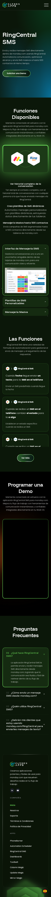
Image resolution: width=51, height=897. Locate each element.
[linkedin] (12, 790)
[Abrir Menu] (46, 5)
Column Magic (17, 867)
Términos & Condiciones (22, 821)
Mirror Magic (16, 878)
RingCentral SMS (18, 851)
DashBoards (16, 856)
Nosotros (14, 810)
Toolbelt (14, 862)
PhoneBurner (16, 840)
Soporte (14, 815)
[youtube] (18, 790)
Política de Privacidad (20, 826)
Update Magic (17, 872)
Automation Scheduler (21, 846)
